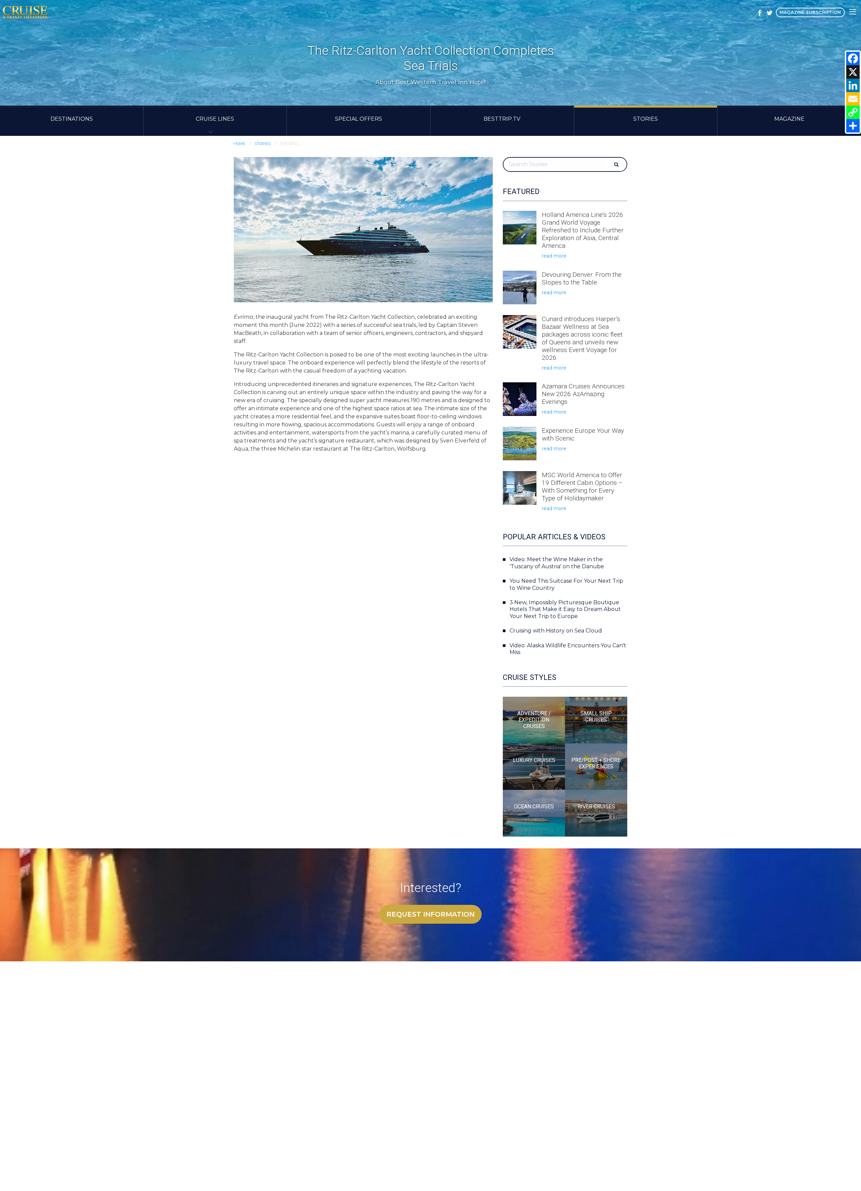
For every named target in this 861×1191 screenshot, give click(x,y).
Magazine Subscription (810, 12)
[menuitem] (72, 121)
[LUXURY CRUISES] (534, 766)
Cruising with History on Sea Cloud (556, 630)
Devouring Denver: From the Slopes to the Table (582, 278)
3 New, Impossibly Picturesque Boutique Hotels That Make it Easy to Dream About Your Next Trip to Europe (565, 609)
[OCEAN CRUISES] (534, 813)
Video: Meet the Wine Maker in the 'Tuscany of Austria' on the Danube (557, 563)
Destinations (71, 119)
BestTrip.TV (502, 119)
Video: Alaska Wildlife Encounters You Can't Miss (568, 649)
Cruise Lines (215, 119)
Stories (645, 119)
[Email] (853, 99)
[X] (853, 72)
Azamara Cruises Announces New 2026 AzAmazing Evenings (583, 394)
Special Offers (358, 119)
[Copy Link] (853, 112)
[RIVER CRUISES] (596, 813)
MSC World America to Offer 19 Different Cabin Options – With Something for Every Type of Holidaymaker (582, 486)
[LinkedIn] (853, 85)
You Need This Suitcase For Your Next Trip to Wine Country (566, 584)
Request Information (430, 914)
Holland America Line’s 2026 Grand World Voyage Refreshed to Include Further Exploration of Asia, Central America (583, 230)
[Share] (853, 125)
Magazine (789, 119)
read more (554, 256)
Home (239, 143)
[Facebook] (853, 58)
